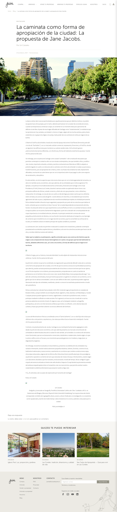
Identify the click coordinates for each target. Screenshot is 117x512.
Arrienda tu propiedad (65, 4)
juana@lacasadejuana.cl (53, 481)
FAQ (34, 481)
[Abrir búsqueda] (110, 4)
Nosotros (22, 494)
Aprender (11, 459)
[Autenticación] (113, 4)
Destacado (20, 21)
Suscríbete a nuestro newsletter (72, 478)
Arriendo (22, 485)
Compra (22, 481)
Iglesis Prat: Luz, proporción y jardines (21, 462)
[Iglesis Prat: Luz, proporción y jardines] (24, 445)
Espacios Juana (81, 4)
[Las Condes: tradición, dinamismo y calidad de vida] (58, 445)
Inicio (9, 11)
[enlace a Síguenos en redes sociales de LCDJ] (63, 494)
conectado (26, 419)
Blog (104, 4)
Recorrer (45, 459)
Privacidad (36, 485)
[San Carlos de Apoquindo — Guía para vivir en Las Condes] (93, 445)
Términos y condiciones (69, 485)
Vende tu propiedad (47, 4)
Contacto (36, 488)
